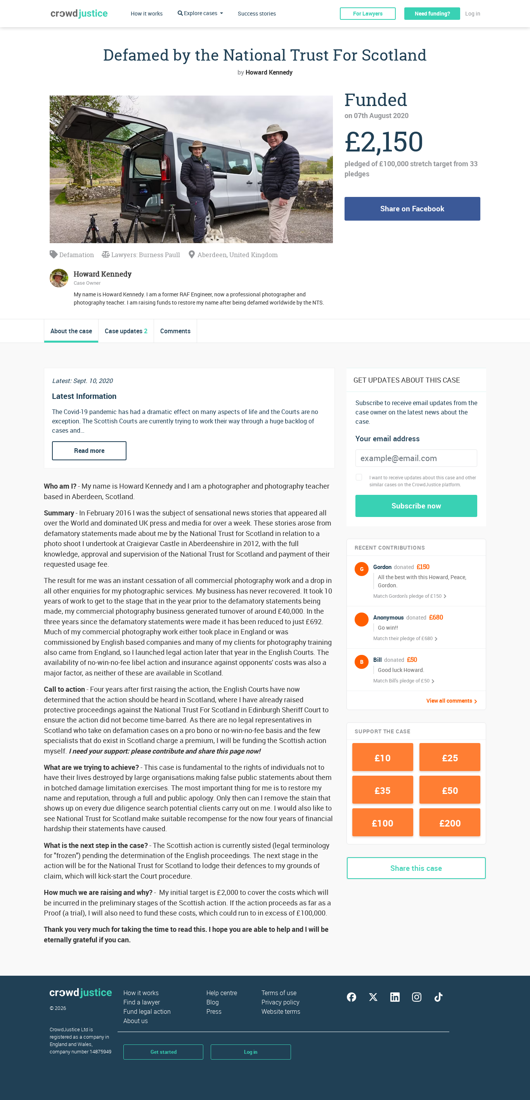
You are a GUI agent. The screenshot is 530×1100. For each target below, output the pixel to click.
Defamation (76, 255)
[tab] (71, 331)
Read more (89, 450)
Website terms (281, 1011)
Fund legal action (147, 1011)
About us (135, 1020)
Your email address (387, 438)
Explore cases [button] (200, 13)
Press (214, 1011)
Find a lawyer (141, 1002)
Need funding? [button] (432, 13)
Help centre (221, 993)
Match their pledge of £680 (403, 638)
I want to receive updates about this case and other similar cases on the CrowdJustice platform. (422, 480)
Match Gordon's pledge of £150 (407, 595)
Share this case (416, 868)
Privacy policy (281, 1002)
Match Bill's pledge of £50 (401, 680)
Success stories (257, 13)
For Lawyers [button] (368, 13)
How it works (147, 13)
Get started (164, 1051)
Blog (212, 1002)
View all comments (449, 700)
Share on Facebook (412, 209)
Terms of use (279, 993)
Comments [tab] (175, 331)
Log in (472, 13)
